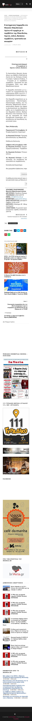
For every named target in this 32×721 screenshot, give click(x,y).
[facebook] (14, 714)
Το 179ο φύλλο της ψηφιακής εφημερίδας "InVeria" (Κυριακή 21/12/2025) (18, 612)
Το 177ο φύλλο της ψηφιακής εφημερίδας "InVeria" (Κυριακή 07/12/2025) (18, 663)
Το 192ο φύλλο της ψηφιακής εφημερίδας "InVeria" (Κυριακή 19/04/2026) (18, 604)
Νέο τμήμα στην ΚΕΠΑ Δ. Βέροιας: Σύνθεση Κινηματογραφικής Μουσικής (15, 676)
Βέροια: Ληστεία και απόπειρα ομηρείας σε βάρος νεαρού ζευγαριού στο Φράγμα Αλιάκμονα (19, 647)
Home (5, 15)
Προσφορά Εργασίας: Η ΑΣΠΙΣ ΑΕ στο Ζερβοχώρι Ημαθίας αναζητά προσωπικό (19, 639)
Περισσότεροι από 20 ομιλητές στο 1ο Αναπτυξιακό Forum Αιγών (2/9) (15, 681)
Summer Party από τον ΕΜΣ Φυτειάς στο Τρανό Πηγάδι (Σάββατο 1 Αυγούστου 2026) (15, 293)
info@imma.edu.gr (17, 197)
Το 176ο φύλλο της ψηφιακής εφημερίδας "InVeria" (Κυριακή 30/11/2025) (18, 596)
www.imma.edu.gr (21, 198)
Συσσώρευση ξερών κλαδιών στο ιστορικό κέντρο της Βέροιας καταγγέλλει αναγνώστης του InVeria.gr (14, 688)
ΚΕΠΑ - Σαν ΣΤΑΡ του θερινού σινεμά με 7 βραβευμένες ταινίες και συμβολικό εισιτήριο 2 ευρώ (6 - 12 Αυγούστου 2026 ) (15, 257)
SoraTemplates (12, 717)
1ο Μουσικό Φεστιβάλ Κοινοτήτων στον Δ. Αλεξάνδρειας (15, 276)
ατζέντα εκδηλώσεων (14, 15)
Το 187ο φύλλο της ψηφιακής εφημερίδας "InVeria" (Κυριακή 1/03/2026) (18, 655)
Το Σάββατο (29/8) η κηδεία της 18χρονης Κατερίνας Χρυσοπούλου (14, 692)
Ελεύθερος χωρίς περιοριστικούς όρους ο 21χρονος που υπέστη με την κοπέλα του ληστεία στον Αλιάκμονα (19, 631)
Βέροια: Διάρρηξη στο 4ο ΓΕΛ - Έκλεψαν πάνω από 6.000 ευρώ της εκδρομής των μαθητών (20, 588)
